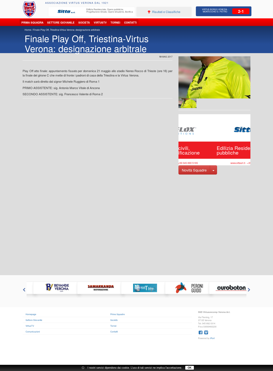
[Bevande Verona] (49, 288)
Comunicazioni (33, 331)
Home (28, 29)
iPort (212, 338)
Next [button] (249, 290)
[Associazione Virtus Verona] (29, 9)
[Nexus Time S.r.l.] (136, 288)
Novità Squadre (194, 170)
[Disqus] (136, 224)
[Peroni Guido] (180, 288)
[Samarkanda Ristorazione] (93, 288)
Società (84, 22)
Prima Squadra (32, 22)
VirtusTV (100, 22)
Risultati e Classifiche (165, 12)
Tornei (115, 22)
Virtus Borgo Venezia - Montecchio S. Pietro (215, 10)
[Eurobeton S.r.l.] (224, 288)
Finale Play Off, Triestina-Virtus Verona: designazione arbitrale (66, 29)
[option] (91, 11)
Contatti (130, 22)
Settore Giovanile (61, 22)
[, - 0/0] (187, 103)
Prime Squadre (117, 314)
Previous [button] (24, 290)
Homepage (31, 314)
